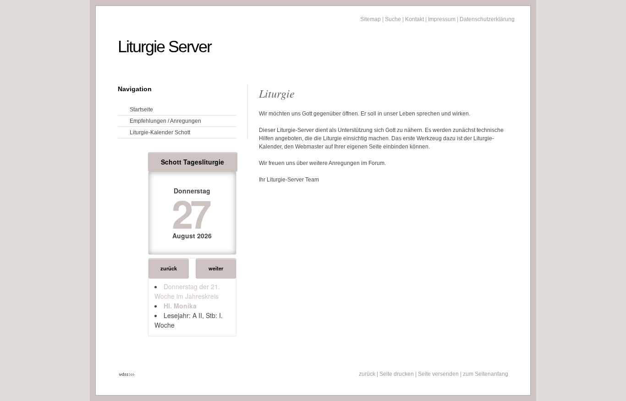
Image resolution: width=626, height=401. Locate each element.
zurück (168, 268)
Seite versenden (438, 374)
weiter (216, 268)
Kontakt (414, 19)
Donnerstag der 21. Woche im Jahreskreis (187, 291)
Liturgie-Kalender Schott (160, 132)
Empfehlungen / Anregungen (165, 121)
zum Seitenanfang (485, 374)
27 (190, 213)
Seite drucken (396, 374)
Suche (393, 19)
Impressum (442, 19)
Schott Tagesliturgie (192, 161)
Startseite (141, 109)
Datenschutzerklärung (487, 19)
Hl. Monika (180, 305)
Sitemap (370, 19)
